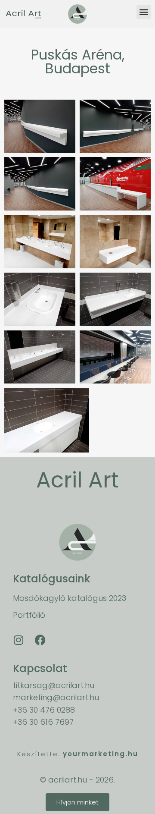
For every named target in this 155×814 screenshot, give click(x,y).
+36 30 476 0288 (44, 709)
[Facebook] (40, 640)
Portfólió (29, 615)
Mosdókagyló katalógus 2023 (69, 598)
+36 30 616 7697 (43, 722)
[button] (143, 12)
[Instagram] (18, 640)
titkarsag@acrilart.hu (53, 685)
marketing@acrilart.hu (56, 697)
